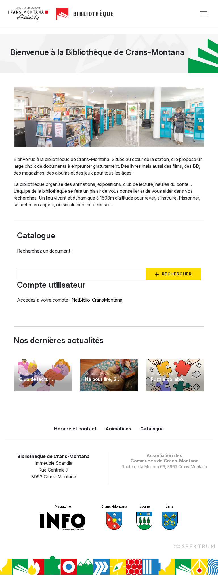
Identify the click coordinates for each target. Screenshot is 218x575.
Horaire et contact (75, 429)
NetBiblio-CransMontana (97, 300)
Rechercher (177, 273)
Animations (118, 429)
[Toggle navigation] (203, 14)
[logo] (28, 14)
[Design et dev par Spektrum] (194, 546)
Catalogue (152, 429)
